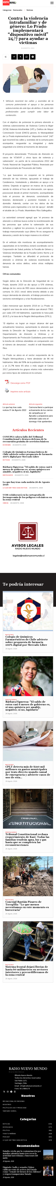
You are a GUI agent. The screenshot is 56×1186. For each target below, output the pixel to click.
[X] (20, 57)
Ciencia (5, 503)
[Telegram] (32, 57)
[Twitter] (4, 1091)
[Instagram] (7, 1091)
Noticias (30, 10)
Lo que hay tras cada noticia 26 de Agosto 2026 (26, 483)
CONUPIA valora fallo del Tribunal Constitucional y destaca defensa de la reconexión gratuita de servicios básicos (26, 439)
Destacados (17, 10)
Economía (7, 445)
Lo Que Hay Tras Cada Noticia (15, 488)
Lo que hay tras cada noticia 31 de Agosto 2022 (14, 408)
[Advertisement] (28, 1010)
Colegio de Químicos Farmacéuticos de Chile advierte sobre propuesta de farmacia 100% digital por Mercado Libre (27, 454)
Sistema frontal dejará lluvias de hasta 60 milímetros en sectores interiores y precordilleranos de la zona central (26, 970)
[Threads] (14, 1091)
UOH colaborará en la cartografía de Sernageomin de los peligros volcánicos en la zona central (27, 497)
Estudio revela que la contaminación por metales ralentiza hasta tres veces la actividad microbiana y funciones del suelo (22, 1154)
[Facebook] (14, 57)
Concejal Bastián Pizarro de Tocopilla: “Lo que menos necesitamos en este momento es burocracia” (27, 905)
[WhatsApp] (26, 57)
